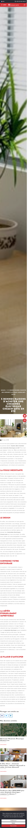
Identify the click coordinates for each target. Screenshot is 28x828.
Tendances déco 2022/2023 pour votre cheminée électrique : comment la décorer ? (12, 792)
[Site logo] (13, 5)
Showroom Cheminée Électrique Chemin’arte (12, 739)
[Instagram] (25, 420)
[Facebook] (25, 416)
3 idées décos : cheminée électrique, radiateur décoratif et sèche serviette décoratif (12, 765)
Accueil (3, 390)
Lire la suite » (3, 744)
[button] (2, 715)
